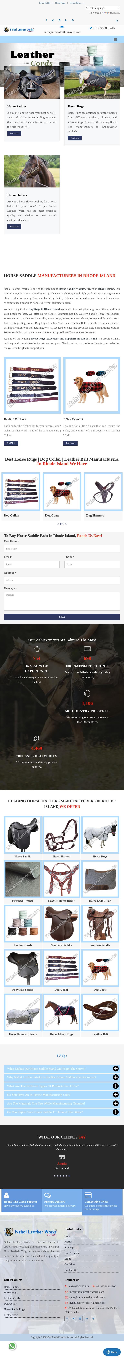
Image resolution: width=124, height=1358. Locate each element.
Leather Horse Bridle (61, 900)
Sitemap (69, 1247)
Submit (62, 617)
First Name (11, 541)
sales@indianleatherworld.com (87, 1297)
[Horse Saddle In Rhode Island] (32, 82)
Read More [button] (11, 443)
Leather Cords (23, 945)
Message (10, 588)
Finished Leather (22, 900)
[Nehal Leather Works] (19, 29)
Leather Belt (100, 1034)
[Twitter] (52, 20)
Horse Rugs (60, 3)
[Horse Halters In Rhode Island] (32, 170)
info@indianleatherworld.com (62, 32)
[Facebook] (46, 20)
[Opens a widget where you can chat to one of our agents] (112, 1352)
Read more (14, 133)
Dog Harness (75, 419)
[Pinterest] (72, 20)
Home (67, 1236)
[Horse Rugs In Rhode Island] (92, 82)
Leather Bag (11, 1314)
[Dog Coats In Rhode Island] (32, 385)
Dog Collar (61, 989)
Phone (69, 557)
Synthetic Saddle (61, 945)
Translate (115, 12)
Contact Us (70, 1270)
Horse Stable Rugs (14, 1309)
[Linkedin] (66, 20)
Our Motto (70, 1264)
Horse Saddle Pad (100, 900)
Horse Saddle (45, 3)
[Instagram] (59, 20)
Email (8, 557)
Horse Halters (76, 3)
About (68, 1241)
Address (10, 572)
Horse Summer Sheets (23, 1034)
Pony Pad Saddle (22, 989)
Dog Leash (93, 515)
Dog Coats (14, 419)
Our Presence (72, 1253)
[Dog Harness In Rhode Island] (91, 385)
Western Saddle (100, 945)
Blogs (67, 1258)
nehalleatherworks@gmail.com (87, 1302)
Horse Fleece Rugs (61, 1034)
